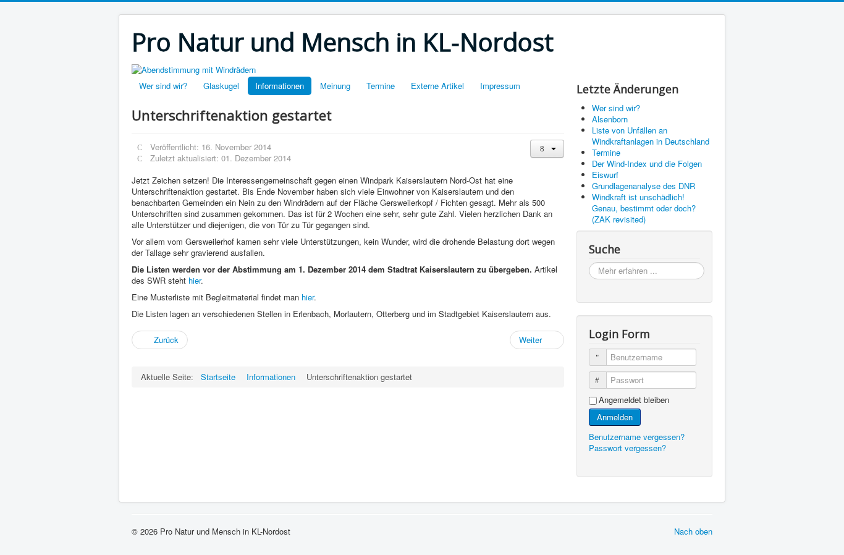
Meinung (335, 85)
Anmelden (615, 417)
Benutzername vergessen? (637, 437)
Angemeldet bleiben (634, 399)
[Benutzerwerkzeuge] (547, 149)
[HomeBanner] (194, 68)
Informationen (279, 85)
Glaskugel (221, 85)
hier (194, 280)
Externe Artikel (437, 85)
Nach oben (693, 531)
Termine (380, 85)
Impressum (500, 85)
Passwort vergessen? (627, 448)
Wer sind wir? (163, 85)
